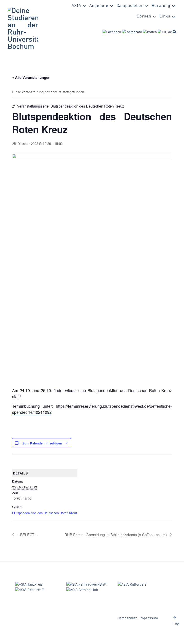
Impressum (149, 618)
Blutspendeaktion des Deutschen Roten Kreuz (44, 513)
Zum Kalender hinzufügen (42, 443)
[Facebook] (112, 32)
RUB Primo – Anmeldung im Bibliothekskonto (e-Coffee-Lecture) (116, 534)
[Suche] (174, 32)
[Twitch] (150, 32)
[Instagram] (132, 32)
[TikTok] (165, 32)
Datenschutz (127, 618)
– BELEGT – (26, 534)
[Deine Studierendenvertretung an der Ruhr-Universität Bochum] (23, 29)
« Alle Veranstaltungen (31, 77)
